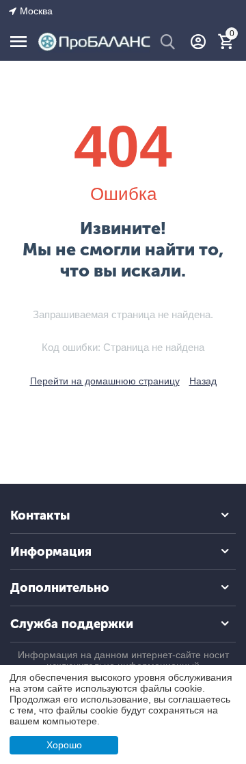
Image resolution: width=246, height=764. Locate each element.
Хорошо (64, 744)
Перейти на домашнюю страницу (105, 381)
